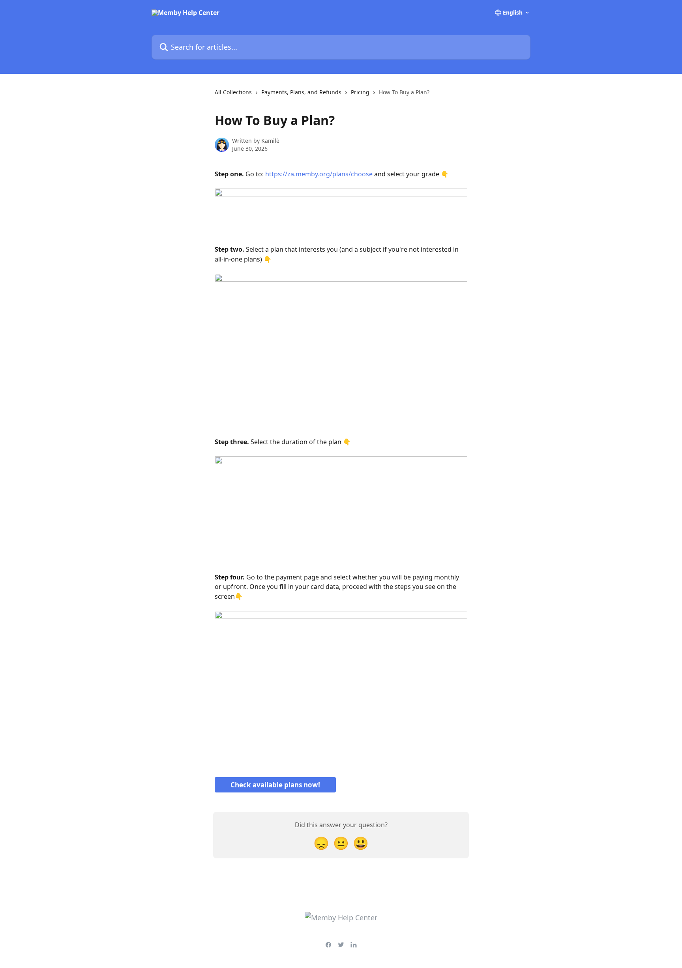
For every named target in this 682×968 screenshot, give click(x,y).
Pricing (360, 92)
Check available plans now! (275, 784)
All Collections (233, 92)
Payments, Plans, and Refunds (301, 92)
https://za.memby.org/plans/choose (319, 174)
